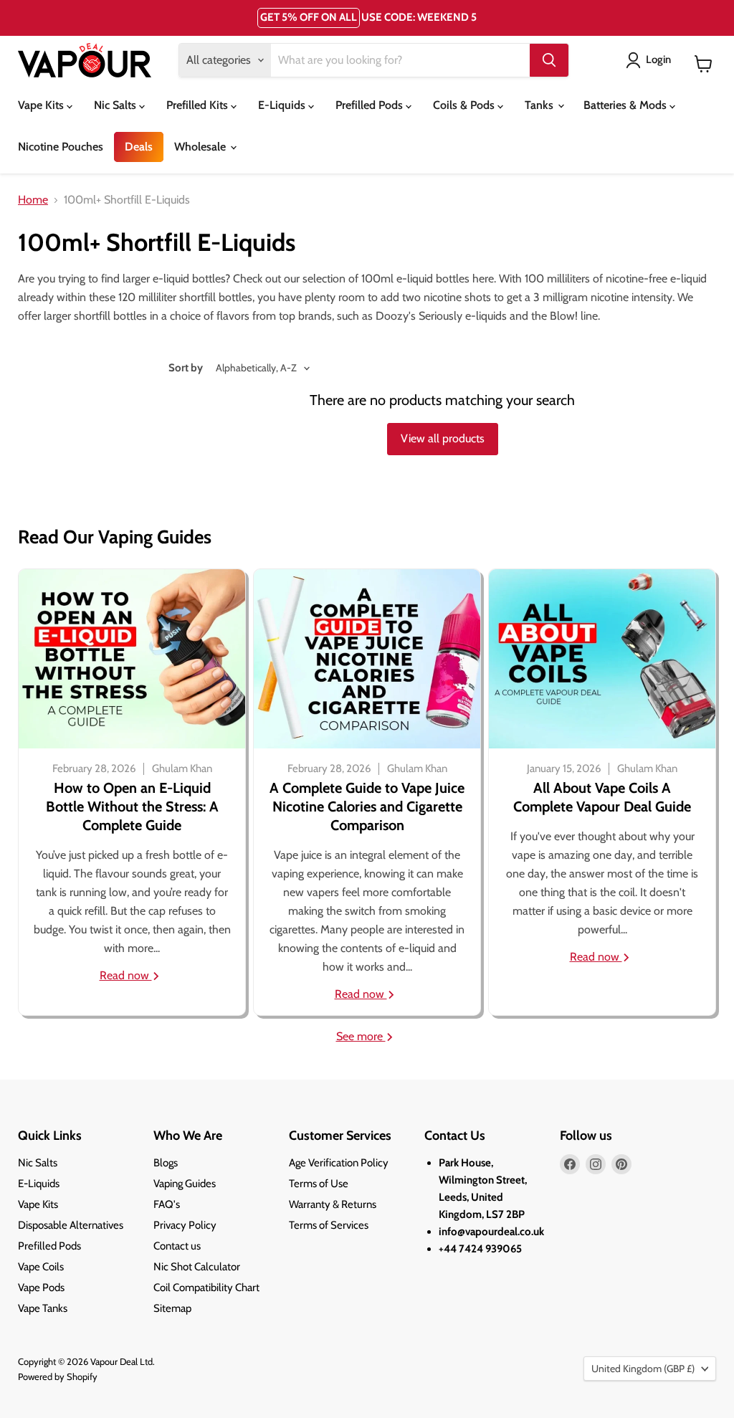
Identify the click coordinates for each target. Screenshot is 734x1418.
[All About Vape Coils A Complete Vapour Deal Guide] (602, 658)
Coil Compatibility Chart (206, 1287)
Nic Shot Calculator (196, 1266)
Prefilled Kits (198, 105)
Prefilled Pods (370, 105)
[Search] (549, 60)
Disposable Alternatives (70, 1225)
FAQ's (166, 1204)
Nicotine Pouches (60, 146)
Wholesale (201, 146)
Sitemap (172, 1308)
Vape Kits (42, 105)
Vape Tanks (42, 1308)
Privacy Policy (184, 1225)
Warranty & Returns (332, 1204)
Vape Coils (41, 1266)
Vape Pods (41, 1287)
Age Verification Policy (339, 1162)
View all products (443, 438)
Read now (126, 975)
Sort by (185, 368)
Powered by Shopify (57, 1376)
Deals (139, 146)
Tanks (540, 105)
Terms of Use (318, 1183)
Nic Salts (116, 105)
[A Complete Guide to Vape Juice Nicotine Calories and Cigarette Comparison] (367, 658)
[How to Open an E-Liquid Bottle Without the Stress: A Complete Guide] (132, 658)
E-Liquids (283, 105)
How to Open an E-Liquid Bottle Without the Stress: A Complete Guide (132, 806)
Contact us (177, 1245)
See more (361, 1036)
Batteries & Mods (626, 105)
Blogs (165, 1162)
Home (33, 200)
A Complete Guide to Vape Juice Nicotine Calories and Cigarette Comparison (367, 806)
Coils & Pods (465, 105)
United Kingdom (643, 1368)
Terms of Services (328, 1225)
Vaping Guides (184, 1183)
